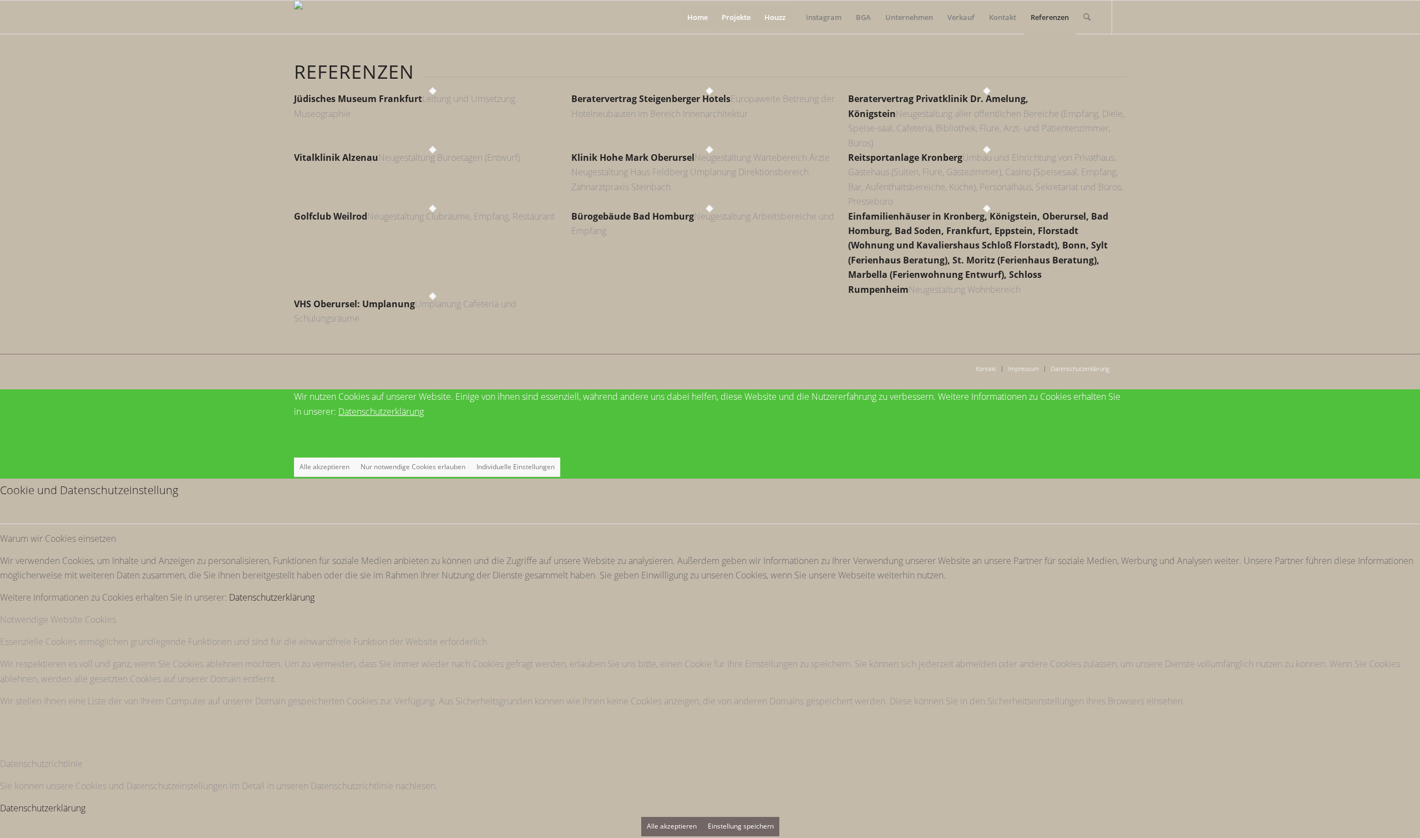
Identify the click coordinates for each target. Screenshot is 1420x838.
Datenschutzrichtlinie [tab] (41, 764)
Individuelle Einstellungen (515, 466)
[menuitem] (697, 17)
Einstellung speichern (741, 826)
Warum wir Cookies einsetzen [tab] (58, 538)
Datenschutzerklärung (381, 411)
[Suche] (1087, 17)
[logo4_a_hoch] (333, 17)
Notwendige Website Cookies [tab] (58, 619)
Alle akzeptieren (324, 466)
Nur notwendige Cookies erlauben (413, 466)
